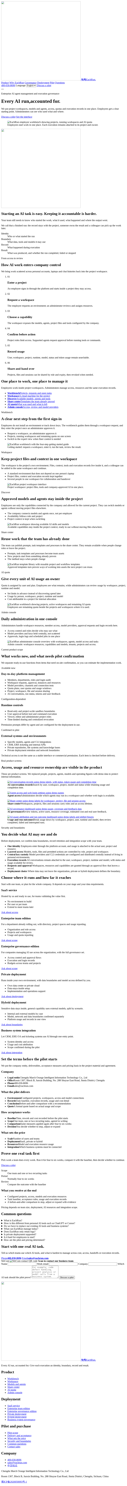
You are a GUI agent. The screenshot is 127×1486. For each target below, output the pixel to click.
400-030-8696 (8, 85)
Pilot (52, 82)
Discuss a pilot (44, 85)
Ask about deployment (12, 996)
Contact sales (13, 1446)
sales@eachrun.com (17, 1462)
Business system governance (21, 1419)
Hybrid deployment (16, 1416)
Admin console (14, 1392)
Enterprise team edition (18, 1408)
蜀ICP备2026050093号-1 (14, 1481)
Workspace (12, 1381)
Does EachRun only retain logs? (19, 1231)
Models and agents (16, 1384)
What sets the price (16, 1438)
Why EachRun (16, 82)
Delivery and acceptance (19, 1435)
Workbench (13, 1378)
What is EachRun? (13, 1220)
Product (5, 82)
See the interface (24, 116)
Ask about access (9, 912)
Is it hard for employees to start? (19, 1237)
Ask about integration (11, 1052)
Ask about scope (9, 940)
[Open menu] (2, 89)
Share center (13, 1387)
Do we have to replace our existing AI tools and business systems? (36, 1226)
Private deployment (16, 1414)
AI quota (11, 1389)
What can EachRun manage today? (21, 1228)
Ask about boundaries (12, 1024)
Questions (60, 82)
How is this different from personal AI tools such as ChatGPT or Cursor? (39, 1223)
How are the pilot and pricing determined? (24, 1240)
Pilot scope (12, 1432)
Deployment (43, 82)
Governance (31, 82)
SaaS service (13, 1405)
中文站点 (12, 1465)
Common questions (16, 1444)
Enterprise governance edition (22, 1411)
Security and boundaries (19, 1441)
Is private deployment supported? (20, 1234)
